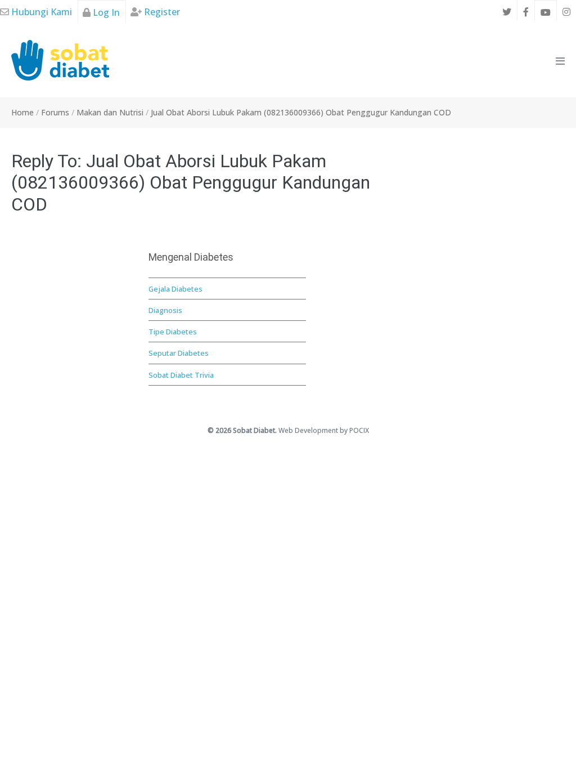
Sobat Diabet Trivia (181, 375)
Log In (105, 12)
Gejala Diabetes (175, 289)
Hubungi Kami (40, 12)
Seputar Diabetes (178, 353)
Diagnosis (165, 310)
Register (161, 12)
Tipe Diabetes (172, 332)
